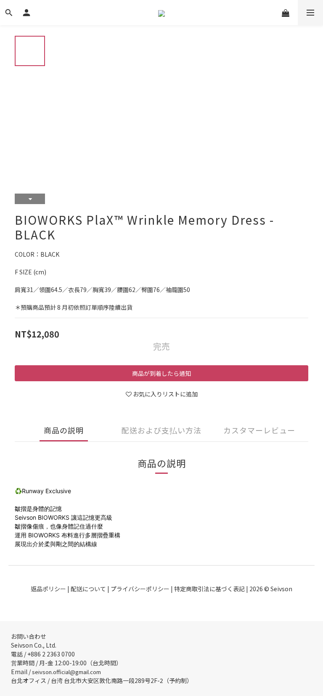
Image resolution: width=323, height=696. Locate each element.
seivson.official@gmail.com (66, 672)
